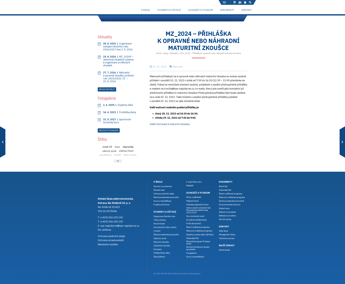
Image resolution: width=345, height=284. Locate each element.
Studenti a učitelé (164, 211)
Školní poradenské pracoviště (166, 197)
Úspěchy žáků (118, 104)
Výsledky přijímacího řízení (197, 204)
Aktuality (174, 53)
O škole (157, 181)
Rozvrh (117, 154)
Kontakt (224, 226)
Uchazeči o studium (198, 192)
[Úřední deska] (245, 2)
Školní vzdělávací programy (198, 227)
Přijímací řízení (126, 150)
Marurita (178, 66)
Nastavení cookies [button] (108, 244)
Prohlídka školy (119, 112)
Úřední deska (224, 250)
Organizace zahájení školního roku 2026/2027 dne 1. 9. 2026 (118, 46)
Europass (157, 249)
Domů (158, 53)
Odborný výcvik (109, 151)
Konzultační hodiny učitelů (164, 227)
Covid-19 (107, 146)
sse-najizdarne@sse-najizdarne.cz (120, 225)
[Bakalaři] (229, 2)
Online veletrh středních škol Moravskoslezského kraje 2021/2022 (198, 210)
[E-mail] (224, 2)
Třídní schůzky (130, 155)
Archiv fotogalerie (108, 130)
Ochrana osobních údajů (111, 236)
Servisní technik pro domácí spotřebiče (197, 248)
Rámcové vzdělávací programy (232, 197)
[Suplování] (240, 2)
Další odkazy (227, 245)
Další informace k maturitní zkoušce (170, 124)
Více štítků (118, 161)
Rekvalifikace (105, 155)
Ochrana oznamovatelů (111, 240)
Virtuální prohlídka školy (196, 220)
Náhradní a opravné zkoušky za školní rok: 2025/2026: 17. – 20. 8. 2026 (118, 77)
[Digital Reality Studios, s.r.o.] (204, 273)
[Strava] (234, 2)
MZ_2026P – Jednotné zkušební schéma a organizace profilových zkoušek (118, 61)
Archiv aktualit (107, 89)
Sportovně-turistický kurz (117, 121)
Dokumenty (225, 181)
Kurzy (117, 146)
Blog (166, 53)
